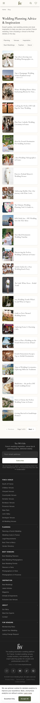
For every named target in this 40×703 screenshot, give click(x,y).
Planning (7, 40)
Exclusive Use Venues (10, 599)
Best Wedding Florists (9, 563)
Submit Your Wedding (9, 630)
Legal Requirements (9, 539)
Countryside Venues (9, 495)
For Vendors (20, 622)
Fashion (21, 45)
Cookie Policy (30, 679)
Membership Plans (8, 627)
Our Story (5, 609)
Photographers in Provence (11, 575)
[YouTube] (20, 670)
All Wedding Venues (9, 521)
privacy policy (21, 469)
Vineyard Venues (8, 491)
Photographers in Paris (10, 571)
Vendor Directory (8, 546)
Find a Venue (20, 480)
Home (4, 9)
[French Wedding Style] (20, 3)
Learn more (28, 693)
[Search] (30, 3)
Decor (30, 45)
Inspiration (26, 40)
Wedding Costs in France (11, 535)
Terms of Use (20, 679)
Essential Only (9, 699)
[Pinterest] (33, 670)
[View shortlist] (35, 3)
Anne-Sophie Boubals (24, 664)
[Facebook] (13, 670)
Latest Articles (7, 588)
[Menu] (3, 3)
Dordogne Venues (8, 518)
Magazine (5, 592)
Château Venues (8, 488)
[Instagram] (6, 670)
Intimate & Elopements (9, 596)
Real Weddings (9, 45)
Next (30, 429)
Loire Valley (6, 514)
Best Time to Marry (8, 542)
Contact (5, 617)
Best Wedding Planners (10, 556)
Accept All (25, 699)
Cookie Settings (20, 682)
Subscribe (20, 460)
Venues (16, 40)
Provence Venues (8, 506)
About (20, 605)
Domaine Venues (8, 499)
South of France (7, 484)
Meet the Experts (8, 613)
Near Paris (5, 510)
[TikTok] (26, 670)
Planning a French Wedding (11, 531)
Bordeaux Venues (8, 503)
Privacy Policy (9, 679)
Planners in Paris (8, 567)
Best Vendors (20, 552)
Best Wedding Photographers (12, 560)
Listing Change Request (10, 634)
